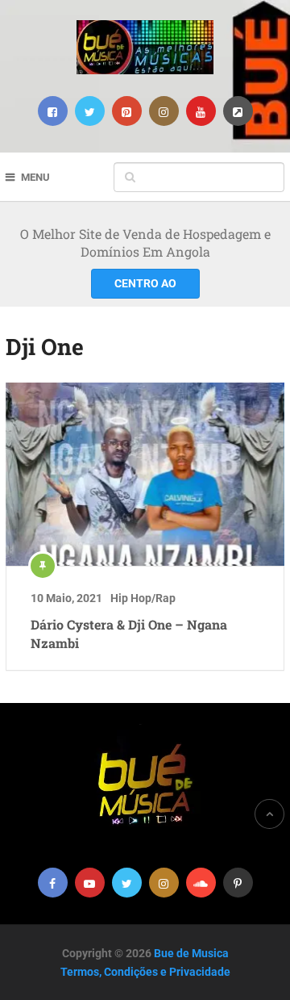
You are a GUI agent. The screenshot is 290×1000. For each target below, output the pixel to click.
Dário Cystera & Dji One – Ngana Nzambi (129, 633)
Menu (35, 177)
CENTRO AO (145, 283)
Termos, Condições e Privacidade (145, 971)
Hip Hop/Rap (143, 598)
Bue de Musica (191, 953)
